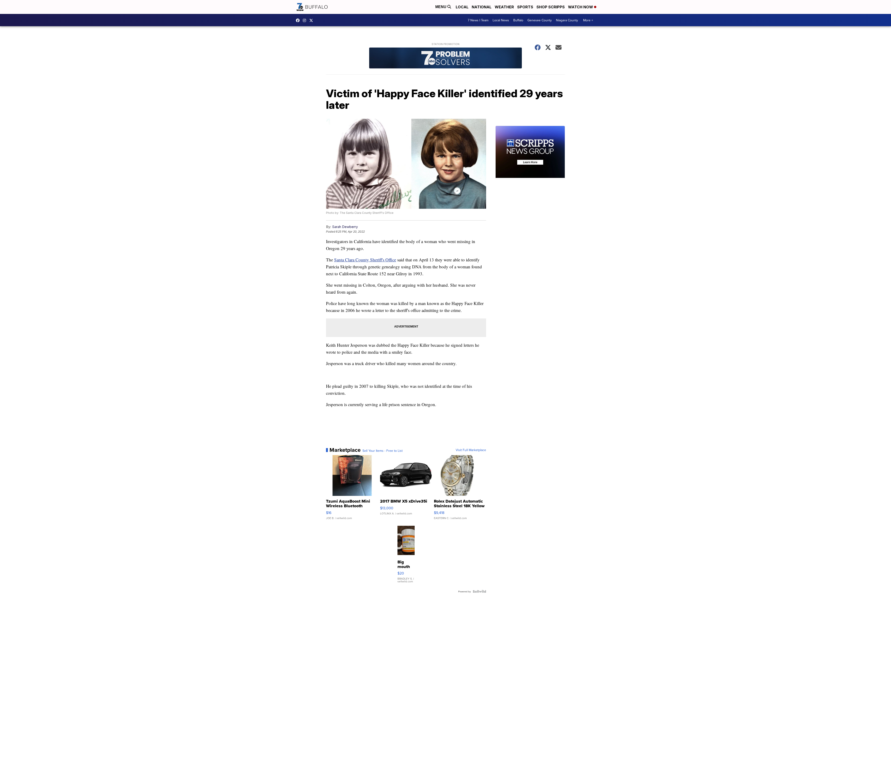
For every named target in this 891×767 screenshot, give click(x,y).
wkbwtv (299, 20)
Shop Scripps (550, 7)
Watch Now (581, 7)
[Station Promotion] (445, 58)
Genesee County (539, 20)
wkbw (305, 20)
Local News (501, 20)
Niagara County (567, 20)
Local (462, 7)
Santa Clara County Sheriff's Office (365, 260)
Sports (525, 7)
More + (588, 20)
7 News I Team (478, 20)
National (481, 7)
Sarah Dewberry (345, 227)
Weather (504, 7)
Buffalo (518, 20)
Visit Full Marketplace (471, 450)
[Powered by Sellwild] (479, 591)
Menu (441, 7)
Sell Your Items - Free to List (382, 450)
